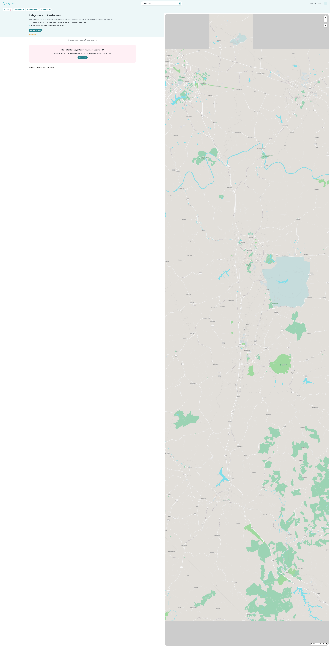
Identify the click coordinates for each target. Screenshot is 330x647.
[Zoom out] (325, 20)
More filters (46, 9)
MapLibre (313, 644)
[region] (247, 330)
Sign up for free (35, 30)
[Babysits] (8, 3)
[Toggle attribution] (327, 644)
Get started (83, 57)
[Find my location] (325, 25)
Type (8, 9)
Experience (20, 9)
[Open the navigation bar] (325, 3)
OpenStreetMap (321, 644)
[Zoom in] (325, 17)
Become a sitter (315, 3)
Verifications (33, 9)
